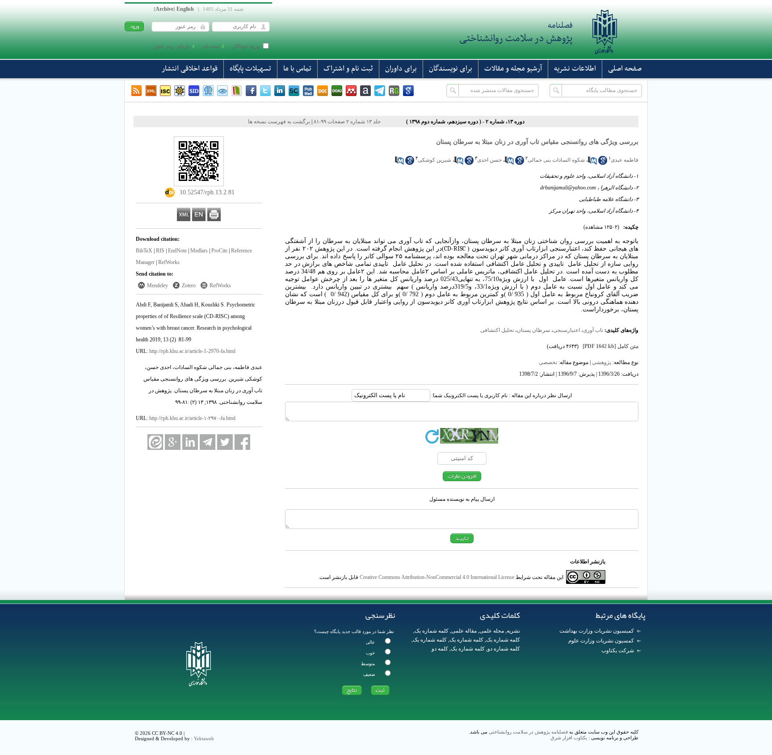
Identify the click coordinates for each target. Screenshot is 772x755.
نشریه (513, 631)
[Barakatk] (208, 90)
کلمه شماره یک (432, 631)
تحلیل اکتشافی (497, 330)
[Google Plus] (172, 442)
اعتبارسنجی (566, 330)
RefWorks (169, 262)
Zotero (189, 285)
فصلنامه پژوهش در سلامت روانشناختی (528, 731)
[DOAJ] (336, 90)
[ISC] (165, 90)
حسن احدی (489, 160)
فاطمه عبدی (624, 160)
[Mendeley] (351, 90)
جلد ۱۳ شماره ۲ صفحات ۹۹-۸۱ (347, 121)
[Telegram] (379, 90)
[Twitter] (265, 90)
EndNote (177, 250)
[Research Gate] (394, 90)
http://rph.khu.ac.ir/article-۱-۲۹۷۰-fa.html (192, 418)
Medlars (199, 250)
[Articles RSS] (136, 90)
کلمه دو (440, 649)
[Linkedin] (279, 90)
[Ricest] (179, 90)
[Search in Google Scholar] (602, 163)
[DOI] (322, 90)
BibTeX (144, 250)
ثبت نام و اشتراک (348, 69)
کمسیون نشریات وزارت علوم (601, 641)
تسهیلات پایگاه (250, 69)
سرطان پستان (533, 330)
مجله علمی (491, 631)
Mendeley (157, 285)
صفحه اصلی (625, 69)
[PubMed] (308, 90)
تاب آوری (593, 330)
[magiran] (236, 90)
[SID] (194, 90)
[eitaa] (155, 442)
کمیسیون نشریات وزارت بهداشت (596, 631)
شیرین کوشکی (434, 160)
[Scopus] (294, 90)
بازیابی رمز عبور (172, 46)
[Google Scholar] (408, 90)
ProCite (219, 250)
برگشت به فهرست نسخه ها (279, 121)
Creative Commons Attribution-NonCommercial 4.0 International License (437, 577)
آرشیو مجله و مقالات (513, 69)
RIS (160, 250)
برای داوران (401, 69)
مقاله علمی (464, 631)
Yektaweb (204, 738)
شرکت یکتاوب (617, 650)
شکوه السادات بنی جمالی (556, 160)
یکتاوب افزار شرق (568, 737)
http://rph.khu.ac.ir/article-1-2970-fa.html (192, 351)
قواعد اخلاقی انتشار (190, 69)
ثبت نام (211, 46)
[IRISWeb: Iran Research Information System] (222, 90)
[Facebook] (251, 90)
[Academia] (365, 90)
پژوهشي (601, 362)
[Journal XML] (151, 90)
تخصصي (548, 362)
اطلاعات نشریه (575, 69)
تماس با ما (297, 69)
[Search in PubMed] (592, 163)
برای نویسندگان (450, 69)
